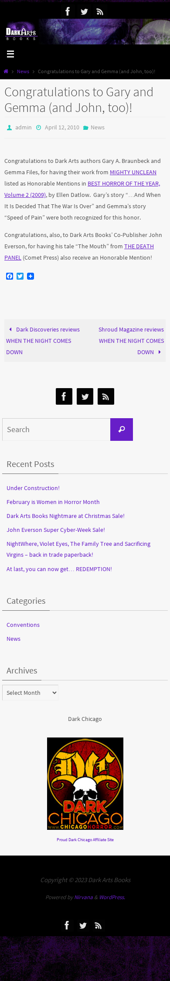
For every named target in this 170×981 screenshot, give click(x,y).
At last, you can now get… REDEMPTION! (59, 567)
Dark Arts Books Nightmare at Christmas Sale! (66, 514)
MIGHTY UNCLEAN (133, 170)
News (23, 71)
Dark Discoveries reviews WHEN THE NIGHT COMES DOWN (43, 338)
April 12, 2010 (62, 127)
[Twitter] (84, 11)
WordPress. (112, 895)
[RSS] (100, 11)
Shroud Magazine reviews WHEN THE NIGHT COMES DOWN (131, 338)
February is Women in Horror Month (53, 500)
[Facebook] (68, 11)
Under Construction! (33, 486)
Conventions (23, 622)
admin (23, 127)
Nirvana (83, 895)
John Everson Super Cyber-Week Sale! (56, 528)
